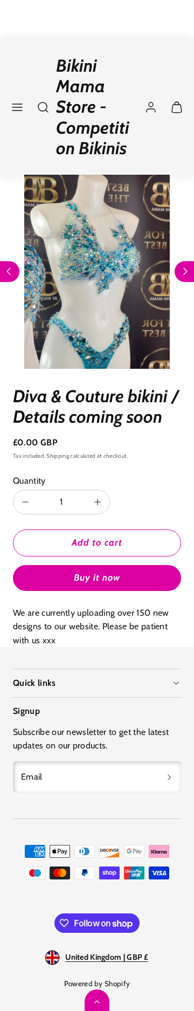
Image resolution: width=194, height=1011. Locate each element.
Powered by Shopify (97, 983)
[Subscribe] (169, 777)
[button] (17, 107)
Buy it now (97, 577)
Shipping (57, 455)
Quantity (29, 481)
